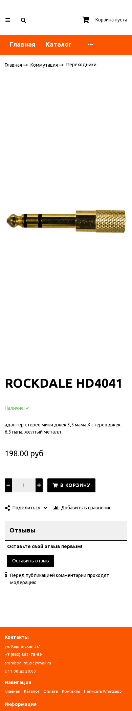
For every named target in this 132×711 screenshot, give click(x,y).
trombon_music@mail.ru (28, 663)
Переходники (81, 64)
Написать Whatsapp (103, 691)
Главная (23, 44)
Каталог (59, 44)
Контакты (71, 691)
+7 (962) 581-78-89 (23, 654)
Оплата (50, 691)
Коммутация (44, 64)
